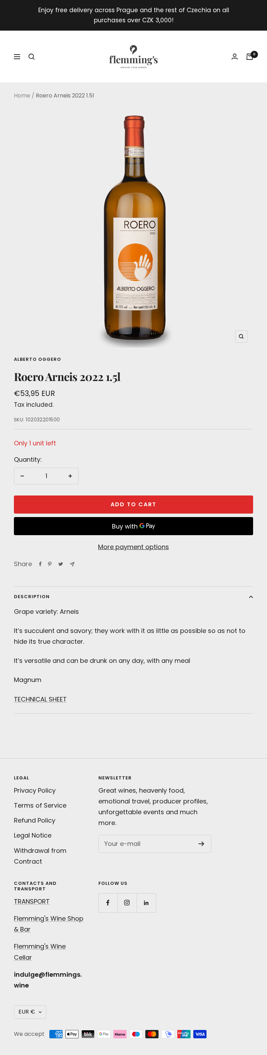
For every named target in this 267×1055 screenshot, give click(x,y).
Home (22, 96)
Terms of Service (40, 805)
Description (32, 596)
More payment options (133, 546)
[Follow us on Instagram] (127, 902)
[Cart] (249, 57)
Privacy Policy (35, 790)
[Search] (32, 57)
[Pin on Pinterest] (49, 564)
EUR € (26, 1012)
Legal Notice (32, 835)
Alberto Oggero (37, 359)
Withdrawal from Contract (40, 856)
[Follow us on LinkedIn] (146, 902)
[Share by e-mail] (72, 564)
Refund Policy (34, 820)
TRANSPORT (32, 901)
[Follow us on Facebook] (108, 902)
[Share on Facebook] (40, 564)
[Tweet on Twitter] (61, 564)
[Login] (235, 57)
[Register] (201, 843)
